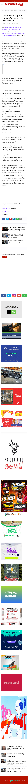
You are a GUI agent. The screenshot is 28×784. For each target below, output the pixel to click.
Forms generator (6, 208)
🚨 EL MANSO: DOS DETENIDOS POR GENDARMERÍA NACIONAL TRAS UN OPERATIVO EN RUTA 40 (16, 229)
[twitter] (12, 1)
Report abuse (17, 210)
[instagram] (15, 1)
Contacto (16, 777)
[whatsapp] (24, 295)
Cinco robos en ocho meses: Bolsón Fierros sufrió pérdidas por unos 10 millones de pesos (16, 755)
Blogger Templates (14, 781)
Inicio (3, 10)
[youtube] (19, 295)
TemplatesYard (14, 780)
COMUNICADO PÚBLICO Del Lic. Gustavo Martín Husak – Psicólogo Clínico (15, 748)
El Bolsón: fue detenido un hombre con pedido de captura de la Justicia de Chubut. (17, 235)
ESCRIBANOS (5, 211)
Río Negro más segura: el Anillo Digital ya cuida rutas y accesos (16, 241)
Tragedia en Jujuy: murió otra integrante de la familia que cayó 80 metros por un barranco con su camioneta (16, 762)
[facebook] (10, 1)
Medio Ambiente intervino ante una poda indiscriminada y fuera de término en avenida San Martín (16, 770)
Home (11, 777)
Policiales (7, 10)
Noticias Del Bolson (7, 23)
